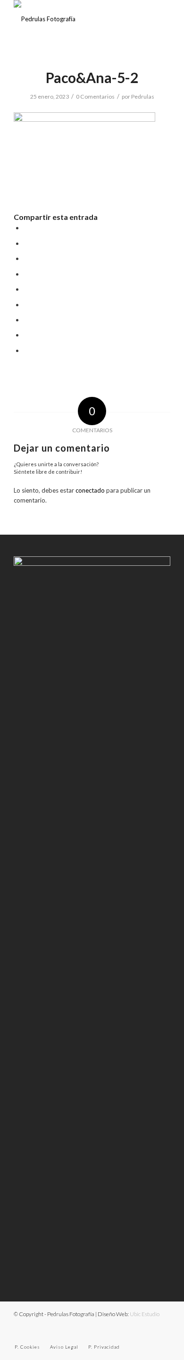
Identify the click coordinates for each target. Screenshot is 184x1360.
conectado (90, 490)
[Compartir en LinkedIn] (27, 289)
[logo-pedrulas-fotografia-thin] (76, 19)
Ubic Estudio (144, 1314)
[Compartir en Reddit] (27, 335)
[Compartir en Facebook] (27, 228)
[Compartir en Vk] (27, 320)
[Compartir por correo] (27, 350)
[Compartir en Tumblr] (27, 305)
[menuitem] (27, 1347)
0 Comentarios (95, 96)
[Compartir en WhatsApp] (27, 258)
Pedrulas (142, 96)
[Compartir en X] (27, 243)
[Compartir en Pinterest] (27, 274)
